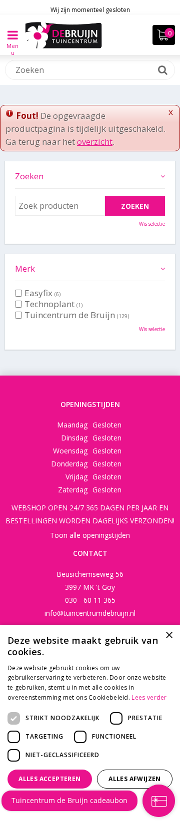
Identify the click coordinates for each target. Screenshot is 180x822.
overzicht (94, 141)
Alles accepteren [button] (49, 779)
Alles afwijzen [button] (134, 779)
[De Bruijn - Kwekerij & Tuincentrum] (63, 35)
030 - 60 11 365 (90, 600)
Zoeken (29, 176)
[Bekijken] (163, 35)
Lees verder (149, 697)
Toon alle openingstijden (90, 535)
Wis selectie (152, 224)
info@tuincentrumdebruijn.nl (90, 613)
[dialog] (90, 723)
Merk (25, 269)
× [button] (168, 635)
